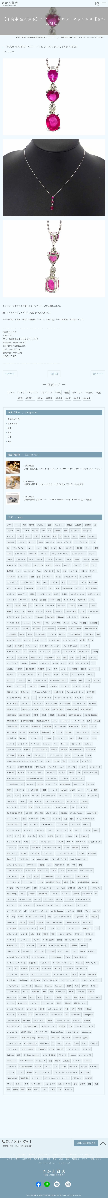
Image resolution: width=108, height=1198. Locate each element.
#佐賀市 (77, 398)
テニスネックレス (70, 577)
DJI (26, 1084)
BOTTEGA (35, 796)
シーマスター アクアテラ (26, 675)
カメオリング (29, 571)
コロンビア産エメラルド (78, 859)
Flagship (24, 663)
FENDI (45, 582)
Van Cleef (32, 554)
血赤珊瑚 (74, 945)
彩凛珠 (79, 911)
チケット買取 (11, 732)
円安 (24, 605)
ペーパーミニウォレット (51, 847)
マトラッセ (42, 945)
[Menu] (103, 3)
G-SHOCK (53, 686)
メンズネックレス (94, 842)
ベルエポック (87, 894)
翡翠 (30, 807)
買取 (89, 1084)
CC (25, 652)
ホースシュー (48, 577)
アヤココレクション (14, 1026)
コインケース (68, 969)
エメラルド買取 (12, 703)
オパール (95, 732)
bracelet (73, 1055)
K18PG (50, 836)
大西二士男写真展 (91, 629)
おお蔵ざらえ (58, 692)
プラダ (74, 951)
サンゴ (53, 548)
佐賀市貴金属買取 (43, 721)
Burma (84, 726)
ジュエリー (41, 525)
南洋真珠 (27, 750)
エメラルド (79, 698)
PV (33, 859)
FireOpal (48, 738)
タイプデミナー (49, 629)
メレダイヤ (61, 605)
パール (17, 525)
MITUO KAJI (80, 842)
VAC (73, 807)
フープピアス (11, 801)
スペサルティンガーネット (84, 1026)
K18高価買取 (11, 980)
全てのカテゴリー (15, 419)
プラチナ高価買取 (49, 1055)
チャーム (49, 997)
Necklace (64, 744)
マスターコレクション (14, 588)
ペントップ (59, 559)
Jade (76, 986)
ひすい (9, 796)
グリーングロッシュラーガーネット (57, 1078)
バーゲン (51, 928)
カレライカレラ (12, 1049)
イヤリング (10, 657)
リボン (58, 876)
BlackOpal (26, 1020)
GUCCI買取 (93, 623)
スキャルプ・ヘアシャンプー (50, 646)
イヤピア (85, 847)
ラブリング (93, 657)
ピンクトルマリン (41, 1015)
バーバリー (77, 1061)
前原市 (44, 790)
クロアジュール (44, 652)
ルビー (69, 559)
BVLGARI (35, 531)
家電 (29, 755)
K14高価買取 (35, 980)
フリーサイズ (82, 905)
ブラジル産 (66, 1038)
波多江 (42, 1009)
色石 (75, 1084)
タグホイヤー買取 (13, 617)
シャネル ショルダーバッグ (16, 963)
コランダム (81, 992)
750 (66, 1015)
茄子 (55, 669)
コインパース (48, 899)
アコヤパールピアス (23, 888)
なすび (62, 669)
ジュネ (59, 1043)
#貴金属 (89, 392)
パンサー (49, 559)
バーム (67, 755)
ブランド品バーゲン (14, 640)
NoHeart (64, 790)
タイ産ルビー (60, 992)
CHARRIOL (42, 686)
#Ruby (58, 392)
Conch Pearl (44, 1043)
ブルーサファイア (13, 992)
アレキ (87, 911)
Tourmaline (59, 986)
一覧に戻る (54, 373)
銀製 (58, 657)
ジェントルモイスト (70, 646)
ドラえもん (46, 536)
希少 (25, 824)
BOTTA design (12, 894)
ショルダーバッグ (86, 871)
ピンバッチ (10, 744)
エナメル (91, 784)
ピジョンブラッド (61, 738)
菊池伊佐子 (33, 963)
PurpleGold (64, 721)
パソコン (93, 726)
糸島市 (82, 1084)
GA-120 (85, 686)
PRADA (82, 951)
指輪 (65, 531)
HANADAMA (35, 969)
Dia (8, 548)
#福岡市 (49, 398)
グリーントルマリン (14, 830)
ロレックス (50, 542)
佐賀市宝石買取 (86, 709)
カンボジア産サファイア (27, 928)
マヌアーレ (10, 594)
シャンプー (84, 646)
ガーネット (10, 940)
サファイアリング (79, 703)
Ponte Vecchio (42, 859)
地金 (38, 582)
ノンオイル (93, 1043)
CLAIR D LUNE (40, 767)
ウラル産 (79, 963)
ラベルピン (31, 836)
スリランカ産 (34, 853)
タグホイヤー (27, 617)
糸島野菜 (41, 669)
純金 (64, 571)
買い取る (38, 1066)
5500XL (9, 686)
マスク (9, 646)
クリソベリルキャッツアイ (69, 980)
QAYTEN (85, 986)
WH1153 (49, 565)
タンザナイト (39, 830)
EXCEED (62, 634)
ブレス (58, 577)
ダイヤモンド (48, 571)
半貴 (66, 1009)
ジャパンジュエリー (77, 813)
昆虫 (30, 1015)
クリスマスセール (73, 928)
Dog (13, 917)
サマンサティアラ (41, 1032)
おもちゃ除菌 (90, 750)
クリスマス (86, 1049)
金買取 (34, 600)
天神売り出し (87, 928)
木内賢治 (58, 997)
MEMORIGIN (22, 1003)
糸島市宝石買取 (57, 709)
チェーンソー (59, 525)
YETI (39, 675)
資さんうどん (33, 732)
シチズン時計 (40, 634)
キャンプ (65, 675)
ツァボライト (36, 1078)
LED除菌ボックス (76, 750)
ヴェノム (39, 611)
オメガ (56, 594)
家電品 (69, 525)
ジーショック (64, 686)
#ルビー (10, 392)
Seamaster (26, 623)
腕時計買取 (50, 617)
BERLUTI (57, 969)
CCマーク (32, 652)
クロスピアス (59, 865)
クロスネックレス (72, 1032)
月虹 (49, 917)
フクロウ (69, 836)
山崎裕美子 (10, 859)
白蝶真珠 (75, 847)
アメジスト (90, 934)
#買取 (98, 392)
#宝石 (66, 392)
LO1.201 (10, 669)
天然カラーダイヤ (64, 1084)
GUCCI (28, 536)
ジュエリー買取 (54, 640)
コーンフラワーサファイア (66, 853)
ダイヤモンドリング (83, 899)
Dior (30, 801)
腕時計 (82, 536)
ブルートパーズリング (58, 859)
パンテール (82, 888)
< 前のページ (10, 373)
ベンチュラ (22, 542)
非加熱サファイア (13, 709)
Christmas (10, 1055)
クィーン (78, 830)
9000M (83, 669)
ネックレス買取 (69, 600)
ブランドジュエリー (79, 554)
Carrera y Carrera (27, 1049)
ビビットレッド (12, 934)
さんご (23, 807)
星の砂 (36, 876)
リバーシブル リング (14, 1043)
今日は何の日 (67, 588)
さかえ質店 (29, 588)
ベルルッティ (46, 969)
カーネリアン (82, 807)
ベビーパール (19, 790)
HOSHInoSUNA (47, 876)
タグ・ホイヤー (24, 565)
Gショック (76, 686)
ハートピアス (61, 830)
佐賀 (24, 819)
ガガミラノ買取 (55, 600)
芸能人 (22, 634)
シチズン (86, 559)
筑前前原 (62, 1026)
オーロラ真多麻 (48, 940)
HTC (29, 680)
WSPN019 (71, 888)
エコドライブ (11, 565)
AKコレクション (72, 801)
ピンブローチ (22, 744)
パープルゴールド (78, 721)
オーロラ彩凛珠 (32, 790)
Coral (61, 548)
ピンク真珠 (39, 813)
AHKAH (29, 1072)
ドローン (19, 1084)
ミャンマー (30, 945)
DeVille (17, 605)
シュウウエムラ (39, 755)
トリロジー (82, 767)
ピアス (9, 525)
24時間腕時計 (43, 894)
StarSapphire (11, 1061)
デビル (9, 605)
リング (93, 565)
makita (34, 842)
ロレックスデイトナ (64, 542)
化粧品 (90, 640)
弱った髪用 (18, 646)
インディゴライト (24, 940)
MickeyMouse (65, 784)
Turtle (60, 732)
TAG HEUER (39, 617)
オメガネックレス (94, 594)
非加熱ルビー (73, 726)
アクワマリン (38, 703)
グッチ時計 (37, 623)
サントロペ (32, 686)
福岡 (17, 531)
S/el (84, 657)
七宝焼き (19, 669)
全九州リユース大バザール (41, 692)
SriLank (88, 940)
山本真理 (40, 922)
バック (9, 969)
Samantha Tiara (57, 1032)
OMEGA (64, 594)
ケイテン (94, 986)
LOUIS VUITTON (25, 899)
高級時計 (68, 1003)
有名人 (30, 634)
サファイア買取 (51, 703)
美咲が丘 (60, 1049)
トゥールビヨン (47, 1003)
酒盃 (64, 761)
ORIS (71, 663)
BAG (16, 969)
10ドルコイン (43, 871)
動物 (32, 577)
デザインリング (12, 807)
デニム (68, 957)
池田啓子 (84, 801)
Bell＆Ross (36, 629)
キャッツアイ (28, 905)
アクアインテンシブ (70, 640)
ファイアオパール (35, 738)
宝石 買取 (68, 732)
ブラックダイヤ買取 (14, 698)
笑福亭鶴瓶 (62, 629)
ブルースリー (34, 1003)
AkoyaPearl (79, 917)
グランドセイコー (19, 548)
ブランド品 (71, 767)
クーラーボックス (78, 675)
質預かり (58, 531)
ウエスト (22, 732)
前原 (54, 536)
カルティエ (58, 611)
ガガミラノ (79, 588)
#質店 (40, 398)
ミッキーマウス (51, 784)
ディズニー (30, 784)
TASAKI (9, 554)
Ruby (39, 571)
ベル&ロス (25, 629)
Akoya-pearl (49, 657)
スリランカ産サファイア (85, 819)
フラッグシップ (12, 663)
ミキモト (93, 571)
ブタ (73, 865)
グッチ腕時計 (73, 669)
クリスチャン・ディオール (91, 980)
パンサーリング (51, 813)
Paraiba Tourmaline (31, 1026)
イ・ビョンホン (12, 1032)
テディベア (77, 565)
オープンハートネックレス (54, 801)
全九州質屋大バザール (35, 778)
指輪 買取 (22, 738)
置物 (80, 865)
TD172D (60, 842)
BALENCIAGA (23, 847)
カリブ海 (96, 911)
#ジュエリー (77, 392)
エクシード (52, 634)
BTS (79, 773)
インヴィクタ (19, 611)
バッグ (36, 536)
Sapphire (10, 680)
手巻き (59, 1003)
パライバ (36, 940)
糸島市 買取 (47, 726)
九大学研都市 (41, 1049)
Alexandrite (55, 1038)
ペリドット (56, 819)
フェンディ (54, 582)
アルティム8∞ (78, 755)
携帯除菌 (21, 755)
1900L (32, 594)
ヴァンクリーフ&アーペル (39, 911)
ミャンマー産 (44, 963)
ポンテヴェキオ (23, 859)
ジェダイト (55, 894)
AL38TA (55, 663)
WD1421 (97, 680)
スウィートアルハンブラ (60, 554)
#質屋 (20, 398)
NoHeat (24, 853)
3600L (47, 623)
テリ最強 (10, 888)
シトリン (86, 824)
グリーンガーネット (14, 842)
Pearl (86, 565)
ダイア (74, 536)
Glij (75, 997)
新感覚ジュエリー (80, 1003)
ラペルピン (47, 744)
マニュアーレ (22, 594)
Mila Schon (88, 744)
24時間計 (32, 894)
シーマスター (93, 669)
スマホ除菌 (10, 755)
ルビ (35, 888)
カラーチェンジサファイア (40, 974)
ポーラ (43, 640)
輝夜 (73, 882)
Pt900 (80, 1009)
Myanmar (84, 836)
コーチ (61, 871)
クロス (92, 542)
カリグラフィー (81, 969)
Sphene (63, 1066)
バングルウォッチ (44, 594)
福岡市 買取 (12, 423)
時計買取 (83, 623)
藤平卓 (57, 1061)
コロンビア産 (33, 819)
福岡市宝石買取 (72, 709)
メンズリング (40, 1061)
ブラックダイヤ (85, 577)
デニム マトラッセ (80, 957)
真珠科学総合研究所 (53, 882)
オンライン (68, 1090)
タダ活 (74, 623)
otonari (66, 623)
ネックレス (10, 536)
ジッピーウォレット (63, 1020)
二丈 (55, 1066)
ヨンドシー (39, 605)
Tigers (94, 738)
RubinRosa (39, 951)
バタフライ (25, 726)
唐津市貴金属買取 (27, 721)
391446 (66, 847)
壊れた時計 (82, 600)
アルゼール (62, 1055)
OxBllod (88, 1009)
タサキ (18, 571)
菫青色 (42, 865)
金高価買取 (92, 974)
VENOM (48, 611)
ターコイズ (94, 1066)
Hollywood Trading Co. (58, 680)
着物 (29, 1090)
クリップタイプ (12, 582)
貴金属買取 (61, 715)
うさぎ (9, 836)
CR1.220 (56, 652)
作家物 (31, 922)
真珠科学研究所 (83, 882)
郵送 (96, 1084)
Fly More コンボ (36, 1084)
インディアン (30, 871)
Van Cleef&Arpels (57, 911)
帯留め (45, 934)
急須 (71, 657)
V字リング (24, 974)
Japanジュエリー (13, 819)
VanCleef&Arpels (56, 957)
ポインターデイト (82, 663)
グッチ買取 (56, 623)
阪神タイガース (83, 738)
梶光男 (82, 997)
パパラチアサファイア (43, 807)
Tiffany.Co (87, 531)
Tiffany (26, 698)
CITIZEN (95, 559)
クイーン (87, 830)
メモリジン (10, 1003)
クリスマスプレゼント (35, 773)
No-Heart (92, 703)
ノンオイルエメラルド (14, 871)
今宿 (51, 992)
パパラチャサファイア (61, 974)
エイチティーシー (40, 680)
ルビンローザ (27, 951)
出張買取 (88, 525)
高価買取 (91, 992)
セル (77, 657)
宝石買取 (43, 600)
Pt (53, 1043)
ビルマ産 (24, 934)
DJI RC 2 (10, 1084)
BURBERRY (87, 1061)
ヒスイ (17, 796)
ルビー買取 (45, 709)
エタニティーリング (49, 1026)
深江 (18, 1055)
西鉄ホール (25, 692)
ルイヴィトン (11, 899)
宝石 (22, 1090)
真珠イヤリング (36, 657)
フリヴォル (70, 911)
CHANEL (10, 559)
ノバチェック (11, 1066)
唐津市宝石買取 (24, 715)
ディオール (10, 767)
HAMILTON (10, 542)
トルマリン (28, 830)
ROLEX (57, 565)
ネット (44, 1090)
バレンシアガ (11, 847)
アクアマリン (25, 703)
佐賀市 (36, 715)
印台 (50, 1061)
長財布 (50, 1020)
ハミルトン (92, 536)
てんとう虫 (22, 1015)
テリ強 (40, 882)
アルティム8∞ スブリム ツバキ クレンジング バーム (25, 761)
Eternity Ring (42, 1038)
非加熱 (72, 790)
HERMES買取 (30, 669)
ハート (80, 790)
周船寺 (71, 992)
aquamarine (86, 1032)
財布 (80, 680)
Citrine (76, 1043)
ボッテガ (26, 796)
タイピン (42, 836)
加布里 (51, 1049)
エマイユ (70, 842)
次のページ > (98, 373)
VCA (25, 911)
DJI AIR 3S (88, 1078)
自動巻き (34, 663)
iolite (49, 865)
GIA (22, 945)
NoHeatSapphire (25, 1066)
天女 (29, 876)
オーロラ (25, 992)
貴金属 (15, 1090)
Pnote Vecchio (12, 1078)
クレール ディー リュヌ (56, 767)
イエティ (48, 675)
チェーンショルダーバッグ (58, 945)
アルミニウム (44, 663)
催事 (98, 634)
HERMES (79, 548)
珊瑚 (46, 548)
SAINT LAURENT (82, 876)
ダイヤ (66, 536)
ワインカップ (73, 761)
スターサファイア (85, 1055)
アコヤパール (22, 657)
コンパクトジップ (13, 882)
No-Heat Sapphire (26, 1061)
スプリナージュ (31, 646)
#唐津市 (87, 398)
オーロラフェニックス (39, 957)
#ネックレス (46, 392)
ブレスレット (22, 577)
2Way (72, 738)
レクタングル (41, 588)
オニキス (21, 773)
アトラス (22, 801)
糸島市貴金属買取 (91, 715)
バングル (62, 773)
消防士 (77, 559)
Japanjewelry (92, 813)
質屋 (9, 432)
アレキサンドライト (35, 559)
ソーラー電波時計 (74, 634)
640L (63, 582)
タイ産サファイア (94, 997)
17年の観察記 (11, 634)
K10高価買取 (23, 980)
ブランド (48, 1066)
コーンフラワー (48, 853)
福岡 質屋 (63, 750)
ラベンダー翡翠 (91, 790)
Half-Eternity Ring (28, 1038)
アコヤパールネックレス (75, 692)
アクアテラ (10, 675)
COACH (53, 871)
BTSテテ (71, 773)
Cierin (54, 721)
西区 (44, 992)
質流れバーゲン (12, 692)
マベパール (50, 605)
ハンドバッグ (27, 986)
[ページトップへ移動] (103, 1143)
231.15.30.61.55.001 (41, 750)
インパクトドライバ (47, 842)
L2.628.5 (72, 605)
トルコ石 (84, 1066)
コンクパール (11, 738)
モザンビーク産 (63, 951)
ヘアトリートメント (14, 652)
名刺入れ (22, 922)
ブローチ (67, 565)
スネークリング (72, 617)
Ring (70, 1026)
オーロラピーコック (72, 922)
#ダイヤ (20, 392)
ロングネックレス (27, 582)
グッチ (20, 536)
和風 (38, 934)
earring (95, 652)
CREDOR (83, 571)
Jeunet (67, 1043)
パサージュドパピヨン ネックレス (65, 1072)
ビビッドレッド (12, 974)
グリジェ (68, 997)
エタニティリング (77, 778)
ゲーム (36, 1090)
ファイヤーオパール (82, 732)
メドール (27, 640)
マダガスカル (75, 1015)
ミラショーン (76, 744)
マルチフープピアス (65, 934)
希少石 (40, 997)
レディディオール (13, 986)
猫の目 (59, 940)
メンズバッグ (72, 871)
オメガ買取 (85, 617)
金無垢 (9, 611)
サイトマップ (64, 1163)
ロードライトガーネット (73, 940)
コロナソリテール (13, 951)
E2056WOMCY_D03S (25, 767)
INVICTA (30, 611)
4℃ (31, 605)
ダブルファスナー (92, 963)
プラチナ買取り (12, 726)
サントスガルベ (93, 611)
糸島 (65, 819)
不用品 (52, 1090)
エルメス (69, 548)
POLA (36, 640)
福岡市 (31, 525)
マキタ (26, 842)
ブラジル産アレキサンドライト (17, 957)
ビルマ (48, 761)
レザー (88, 680)
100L (51, 588)
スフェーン (69, 899)
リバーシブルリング (55, 1009)
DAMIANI (76, 894)
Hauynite (22, 997)
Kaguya (95, 882)
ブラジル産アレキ (45, 698)
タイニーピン (35, 744)
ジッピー (37, 899)
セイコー (32, 542)
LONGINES (93, 582)
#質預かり (30, 398)
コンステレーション (77, 594)
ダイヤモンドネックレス (63, 698)
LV (87, 917)
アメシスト (79, 934)
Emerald (89, 698)
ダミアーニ (66, 894)
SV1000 (56, 761)
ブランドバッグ (51, 778)
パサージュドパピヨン (42, 1072)
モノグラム (77, 1020)
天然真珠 (66, 1061)
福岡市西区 (36, 992)
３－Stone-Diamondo (31, 1055)
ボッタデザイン (95, 888)
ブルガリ (26, 531)
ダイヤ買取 (91, 692)
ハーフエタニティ (13, 1038)
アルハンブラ (43, 554)
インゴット (34, 824)
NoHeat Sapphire (30, 1043)
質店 (49, 531)
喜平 (38, 577)
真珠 (24, 525)
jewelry (91, 600)
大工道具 (78, 525)
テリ (96, 928)
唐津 (71, 819)
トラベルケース (79, 796)
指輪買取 (61, 617)
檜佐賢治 (64, 813)
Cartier (82, 611)
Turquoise (10, 1072)
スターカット (11, 905)
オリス (63, 663)
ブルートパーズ (79, 784)
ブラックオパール (13, 1020)
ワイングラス (86, 761)
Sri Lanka (38, 986)
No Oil (84, 1043)
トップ (38, 548)
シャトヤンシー (68, 905)
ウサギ (17, 836)
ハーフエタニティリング (15, 784)
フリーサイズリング (14, 911)
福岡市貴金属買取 (75, 715)
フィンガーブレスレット (15, 1009)
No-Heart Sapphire (13, 824)
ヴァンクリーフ (20, 554)
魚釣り (56, 675)
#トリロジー (32, 392)
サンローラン (68, 876)
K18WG (82, 974)
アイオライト (31, 865)
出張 (9, 437)
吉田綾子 (87, 1020)
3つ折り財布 (36, 847)
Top (34, 698)
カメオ (20, 917)
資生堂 (82, 640)
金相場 (52, 715)
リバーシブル (11, 600)
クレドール (73, 571)
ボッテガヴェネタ (49, 796)
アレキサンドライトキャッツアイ (48, 905)
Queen (96, 830)
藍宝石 (32, 997)
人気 (59, 1090)
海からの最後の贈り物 (14, 813)
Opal (56, 744)
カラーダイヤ (50, 1084)
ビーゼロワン (82, 605)
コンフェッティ (56, 1015)
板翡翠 (69, 986)
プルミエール (87, 922)
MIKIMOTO (11, 577)
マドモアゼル (20, 559)
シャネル (92, 554)
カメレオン (72, 582)
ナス (49, 669)
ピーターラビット (47, 824)
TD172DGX (92, 853)
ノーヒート (53, 790)
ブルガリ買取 (88, 634)
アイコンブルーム (13, 629)
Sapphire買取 (65, 703)
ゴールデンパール (81, 542)
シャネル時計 (11, 928)
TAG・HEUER (38, 565)
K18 (58, 571)
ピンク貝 (29, 813)
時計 (8, 1090)
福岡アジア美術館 (75, 629)
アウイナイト (11, 997)
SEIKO (41, 542)
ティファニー (75, 531)
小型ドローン (77, 1078)
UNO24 (22, 894)
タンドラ (90, 675)
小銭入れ (94, 917)
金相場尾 (97, 721)
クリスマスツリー (73, 1049)
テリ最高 (24, 969)
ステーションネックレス (62, 917)
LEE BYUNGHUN (26, 1032)
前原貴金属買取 (12, 721)
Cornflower (50, 951)
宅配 (9, 441)
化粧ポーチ (92, 951)
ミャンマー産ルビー (61, 807)
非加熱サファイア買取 (30, 709)
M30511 (59, 899)
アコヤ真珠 (10, 773)
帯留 (53, 934)
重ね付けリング (12, 945)
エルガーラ (64, 778)
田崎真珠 (10, 571)
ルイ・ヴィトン (38, 1020)
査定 (9, 428)
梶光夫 (9, 790)
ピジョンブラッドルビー (15, 865)
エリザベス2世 (62, 824)
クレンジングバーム (55, 755)
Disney (40, 784)
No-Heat (81, 853)
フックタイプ (51, 773)
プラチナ (10, 531)
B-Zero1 (93, 605)
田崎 (96, 548)
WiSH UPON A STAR (50, 980)
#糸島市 (59, 398)
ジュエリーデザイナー (54, 922)
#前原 (68, 398)
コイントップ (75, 824)
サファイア (20, 680)
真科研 (66, 882)
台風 (57, 588)
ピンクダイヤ (31, 1009)
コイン (30, 548)
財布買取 (73, 680)
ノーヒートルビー (28, 882)
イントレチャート (64, 796)
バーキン (88, 548)
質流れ (42, 928)
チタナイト (73, 1066)
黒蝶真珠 (54, 750)
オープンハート (95, 767)
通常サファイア (12, 853)
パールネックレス (69, 652)
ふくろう (60, 836)
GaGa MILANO (91, 588)
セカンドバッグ (12, 876)
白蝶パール (45, 819)
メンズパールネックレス (15, 778)
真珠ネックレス (83, 652)
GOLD (74, 974)
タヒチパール (24, 600)
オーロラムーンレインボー (35, 917)
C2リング (38, 801)
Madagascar (88, 1015)
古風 (32, 934)
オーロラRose (85, 1072)
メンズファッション (90, 773)
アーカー (20, 1072)
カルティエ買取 (71, 611)
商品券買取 (45, 732)
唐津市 (44, 715)
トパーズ (51, 830)
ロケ (93, 663)
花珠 (22, 876)
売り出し (60, 928)
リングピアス (92, 796)
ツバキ (89, 755)
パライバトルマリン (14, 750)
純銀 (65, 657)
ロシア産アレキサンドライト (63, 963)
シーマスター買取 (13, 623)
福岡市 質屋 (25, 1078)
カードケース (11, 922)
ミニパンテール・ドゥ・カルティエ (52, 888)
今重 (73, 1009)
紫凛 (88, 721)
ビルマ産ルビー (60, 726)
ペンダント (10, 1015)
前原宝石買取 (11, 715)
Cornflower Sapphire (80, 1038)
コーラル (83, 945)
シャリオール (19, 686)
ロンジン (83, 582)
